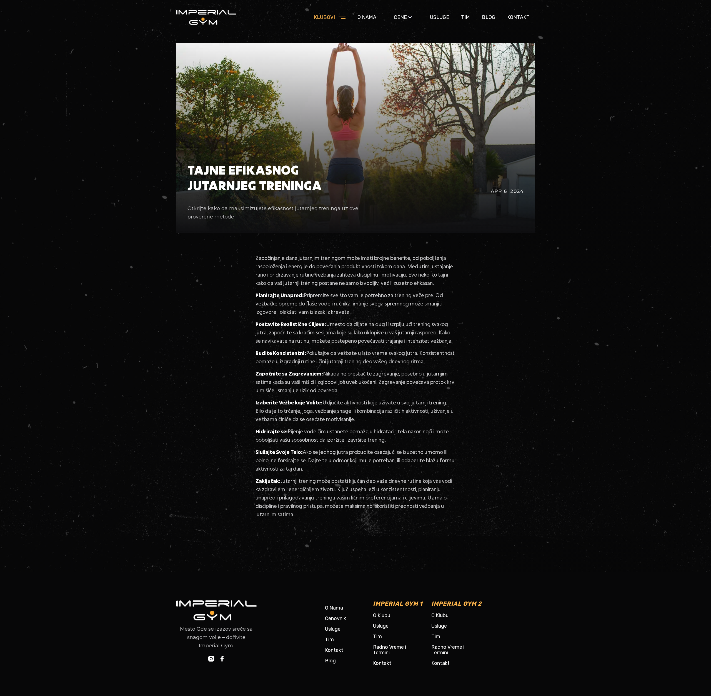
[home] (212, 17)
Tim (465, 17)
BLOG (488, 17)
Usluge (333, 629)
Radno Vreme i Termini (389, 650)
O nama (366, 17)
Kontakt (518, 17)
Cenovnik (335, 618)
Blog (330, 661)
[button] (403, 17)
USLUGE (439, 17)
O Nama (334, 608)
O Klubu (381, 615)
